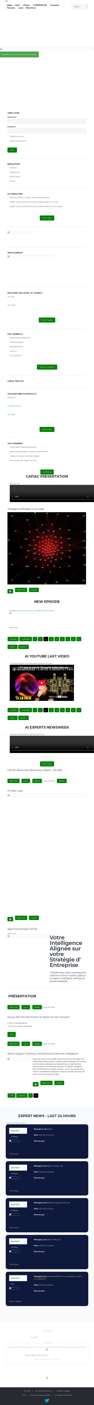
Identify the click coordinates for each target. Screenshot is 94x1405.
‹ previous (22, 1095)
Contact (27, 1391)
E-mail (34, 1337)
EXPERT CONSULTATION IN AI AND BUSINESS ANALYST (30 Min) (34, 202)
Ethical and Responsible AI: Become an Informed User (29, 451)
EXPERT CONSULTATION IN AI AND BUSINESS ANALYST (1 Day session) (36, 206)
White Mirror (31, 8)
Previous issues (47, 1375)
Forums (12, 181)
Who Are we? (14, 484)
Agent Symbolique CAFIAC (22, 929)
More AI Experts (47, 320)
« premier (13, 639)
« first (12, 1095)
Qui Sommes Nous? (43, 1391)
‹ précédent (25, 639)
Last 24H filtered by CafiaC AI (16, 1123)
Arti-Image (11, 414)
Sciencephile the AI (16, 347)
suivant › (13, 647)
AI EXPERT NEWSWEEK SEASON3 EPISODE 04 (27, 734)
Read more (22, 590)
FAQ (24, 1395)
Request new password (18, 141)
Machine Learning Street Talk (20, 338)
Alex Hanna (11, 305)
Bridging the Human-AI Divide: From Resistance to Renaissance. (31, 610)
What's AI (13, 351)
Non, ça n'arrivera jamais (18, 1023)
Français (34, 590)
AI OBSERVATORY (40, 5)
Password (11, 127)
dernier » (23, 647)
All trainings (47, 472)
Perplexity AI (11, 397)
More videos (47, 764)
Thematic (11, 8)
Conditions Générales (63, 1395)
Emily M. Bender (15, 1301)
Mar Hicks (11, 297)
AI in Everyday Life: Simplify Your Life (23, 460)
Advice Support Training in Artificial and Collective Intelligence (42, 1053)
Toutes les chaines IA (47, 367)
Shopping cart (14, 172)
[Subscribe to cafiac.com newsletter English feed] (47, 1378)
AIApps (9, 5)
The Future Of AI (16, 356)
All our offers (47, 218)
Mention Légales (63, 1391)
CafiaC (17, 5)
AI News (26, 5)
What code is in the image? (36, 1355)
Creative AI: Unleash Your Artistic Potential (24, 456)
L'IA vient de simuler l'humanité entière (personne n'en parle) (31, 663)
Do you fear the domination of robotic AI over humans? (38, 1017)
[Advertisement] (47, 28)
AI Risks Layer (15, 790)
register (37, 781)
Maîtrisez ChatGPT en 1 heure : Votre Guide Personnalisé (30, 197)
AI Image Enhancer (14, 406)
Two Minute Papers (16, 342)
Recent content (15, 177)
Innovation (54, 5)
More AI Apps (47, 429)
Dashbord (13, 168)
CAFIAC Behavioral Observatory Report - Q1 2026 (34, 770)
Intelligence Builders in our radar (25, 509)
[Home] (7, 1)
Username (12, 117)
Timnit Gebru (14, 1154)
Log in (25, 781)
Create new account (17, 136)
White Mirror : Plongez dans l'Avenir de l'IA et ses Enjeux (19, 54)
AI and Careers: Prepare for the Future (23, 447)
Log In (20, 8)
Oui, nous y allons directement (20, 1026)
